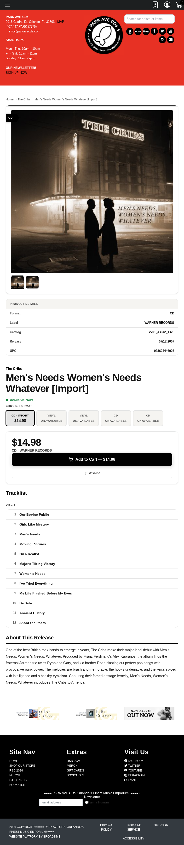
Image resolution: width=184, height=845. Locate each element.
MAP (60, 22)
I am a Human (98, 802)
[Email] (171, 40)
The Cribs (24, 99)
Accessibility (133, 838)
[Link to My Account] (167, 5)
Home (10, 99)
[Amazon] (130, 31)
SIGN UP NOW (16, 72)
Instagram (136, 775)
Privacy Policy (106, 827)
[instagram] (162, 40)
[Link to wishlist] (155, 5)
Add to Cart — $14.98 (95, 459)
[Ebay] (138, 31)
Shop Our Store (22, 765)
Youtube (134, 770)
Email (132, 780)
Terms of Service (133, 827)
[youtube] (171, 31)
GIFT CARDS (18, 780)
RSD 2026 (16, 770)
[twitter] (162, 31)
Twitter (133, 765)
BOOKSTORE (18, 785)
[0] (179, 5)
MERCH (14, 775)
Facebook (135, 761)
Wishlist (94, 473)
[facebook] (154, 31)
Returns (161, 825)
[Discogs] (146, 31)
